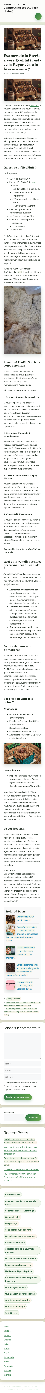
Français (7, 1326)
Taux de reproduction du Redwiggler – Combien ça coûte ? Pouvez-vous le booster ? (20, 1177)
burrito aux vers (12, 1194)
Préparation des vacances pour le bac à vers (21, 1279)
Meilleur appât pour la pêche (18, 1271)
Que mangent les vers (15, 1287)
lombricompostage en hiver (18, 1265)
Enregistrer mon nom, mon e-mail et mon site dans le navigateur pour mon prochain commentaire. (22, 1086)
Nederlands (9, 1357)
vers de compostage (15, 1306)
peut (20, 272)
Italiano (7, 1344)
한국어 (6, 1353)
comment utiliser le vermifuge (19, 1210)
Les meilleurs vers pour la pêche (20, 1258)
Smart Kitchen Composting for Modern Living (20, 7)
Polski (6, 1361)
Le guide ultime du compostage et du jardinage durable (25, 985)
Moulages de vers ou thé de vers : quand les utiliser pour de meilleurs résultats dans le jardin (21, 1150)
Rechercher (9, 1112)
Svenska (7, 1374)
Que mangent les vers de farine (20, 1293)
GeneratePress (32, 1389)
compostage (11, 1223)
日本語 (6, 1348)
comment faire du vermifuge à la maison (20, 1203)
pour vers (34, 105)
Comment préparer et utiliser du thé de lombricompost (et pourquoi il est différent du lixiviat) (21, 1012)
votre (33, 182)
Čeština (7, 1331)
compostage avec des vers (18, 1229)
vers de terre (11, 1313)
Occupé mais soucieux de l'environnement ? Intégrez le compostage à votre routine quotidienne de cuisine (22, 934)
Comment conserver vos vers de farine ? (21, 1169)
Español (7, 1339)
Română (7, 1370)
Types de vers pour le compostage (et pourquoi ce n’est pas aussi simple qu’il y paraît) (21, 1161)
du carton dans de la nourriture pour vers (19, 1251)
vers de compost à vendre (17, 1300)
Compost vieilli (14, 999)
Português (8, 1366)
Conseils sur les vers (15, 1242)
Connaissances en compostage (20, 1236)
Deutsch (7, 1335)
